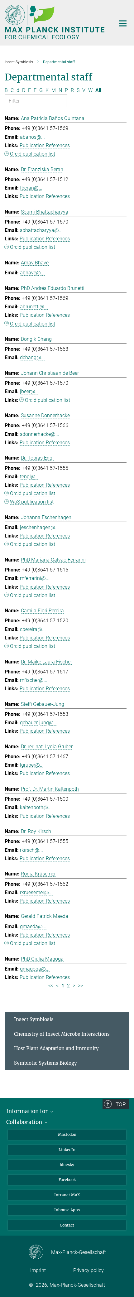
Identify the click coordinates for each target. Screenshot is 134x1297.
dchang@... (32, 357)
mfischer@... (33, 680)
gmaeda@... (33, 926)
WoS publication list (32, 502)
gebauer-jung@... (38, 723)
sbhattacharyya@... (41, 230)
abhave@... (32, 273)
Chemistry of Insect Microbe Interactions (62, 1034)
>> (80, 986)
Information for (27, 1111)
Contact (67, 1225)
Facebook (67, 1179)
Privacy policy (88, 1270)
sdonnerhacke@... (39, 434)
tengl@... (29, 477)
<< (50, 986)
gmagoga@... (35, 969)
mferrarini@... (35, 578)
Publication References (45, 145)
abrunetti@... (34, 307)
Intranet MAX (67, 1195)
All (98, 90)
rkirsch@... (31, 850)
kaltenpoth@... (36, 807)
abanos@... (32, 137)
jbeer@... (29, 391)
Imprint (38, 1270)
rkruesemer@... (36, 892)
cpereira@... (33, 629)
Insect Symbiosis (34, 1019)
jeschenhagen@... (39, 527)
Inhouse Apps (67, 1210)
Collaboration (24, 1122)
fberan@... (31, 188)
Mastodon (67, 1134)
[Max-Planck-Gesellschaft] (39, 1252)
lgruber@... (32, 765)
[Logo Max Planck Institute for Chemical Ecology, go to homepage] (55, 22)
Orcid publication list (32, 154)
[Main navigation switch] (123, 23)
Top (121, 1104)
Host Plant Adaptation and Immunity (56, 1048)
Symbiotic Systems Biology (45, 1063)
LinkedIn (67, 1149)
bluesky (67, 1164)
